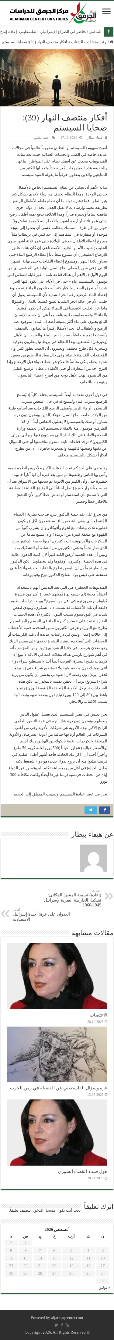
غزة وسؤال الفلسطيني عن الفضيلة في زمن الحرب (58, 1087)
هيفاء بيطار (95, 137)
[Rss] (67, 1325)
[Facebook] (62, 1325)
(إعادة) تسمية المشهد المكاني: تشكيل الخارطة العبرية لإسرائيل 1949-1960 (72, 897)
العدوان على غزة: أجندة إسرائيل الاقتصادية (41, 915)
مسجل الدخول (44, 1210)
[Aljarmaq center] (53, 12)
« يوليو (104, 1287)
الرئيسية (102, 42)
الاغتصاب (98, 1014)
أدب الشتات (81, 42)
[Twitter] (56, 1325)
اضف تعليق (41, 137)
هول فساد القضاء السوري (82, 1171)
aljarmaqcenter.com (67, 1317)
